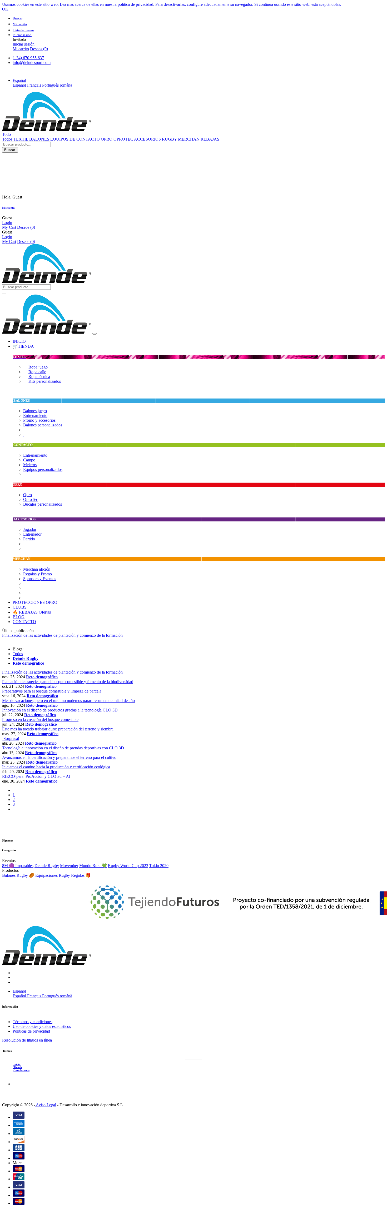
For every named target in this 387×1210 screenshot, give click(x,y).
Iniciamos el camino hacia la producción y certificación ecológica (56, 767)
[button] (19, 80)
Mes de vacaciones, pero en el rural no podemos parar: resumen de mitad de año (68, 700)
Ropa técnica (39, 376)
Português (51, 85)
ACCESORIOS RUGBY (156, 139)
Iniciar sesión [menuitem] (23, 44)
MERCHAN (189, 139)
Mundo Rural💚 (93, 865)
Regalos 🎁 (81, 875)
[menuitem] (19, 341)
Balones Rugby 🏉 (18, 875)
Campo (29, 460)
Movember (69, 865)
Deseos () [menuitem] (39, 49)
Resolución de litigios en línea (27, 1040)
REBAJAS (210, 139)
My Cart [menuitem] (9, 227)
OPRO (107, 139)
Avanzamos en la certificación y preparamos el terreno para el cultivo (59, 757)
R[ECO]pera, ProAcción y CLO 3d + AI (36, 776)
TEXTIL (21, 139)
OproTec (30, 499)
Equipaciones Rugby (52, 875)
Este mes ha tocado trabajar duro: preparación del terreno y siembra (57, 729)
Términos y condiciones (32, 1021)
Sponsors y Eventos (39, 578)
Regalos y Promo (37, 574)
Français (34, 85)
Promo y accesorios (39, 420)
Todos (7, 139)
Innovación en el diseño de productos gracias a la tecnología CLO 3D (60, 710)
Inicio (17, 1063)
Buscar (10, 150)
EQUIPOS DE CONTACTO (75, 139)
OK (5, 9)
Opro (27, 494)
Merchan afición (36, 569)
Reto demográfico (42, 677)
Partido (29, 539)
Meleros (30, 464)
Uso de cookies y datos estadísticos (42, 1026)
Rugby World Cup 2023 (128, 865)
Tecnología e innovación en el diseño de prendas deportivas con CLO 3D (63, 748)
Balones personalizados (42, 425)
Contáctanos (21, 1070)
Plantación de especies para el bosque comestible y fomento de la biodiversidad (67, 681)
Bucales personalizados (42, 504)
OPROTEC (123, 139)
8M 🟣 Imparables (17, 865)
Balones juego (35, 411)
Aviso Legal (45, 1105)
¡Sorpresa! (10, 738)
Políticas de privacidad (31, 1031)
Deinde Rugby (46, 865)
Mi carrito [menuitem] (21, 49)
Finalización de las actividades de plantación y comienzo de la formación (62, 672)
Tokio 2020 (158, 865)
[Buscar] (4, 293)
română (66, 85)
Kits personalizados (44, 381)
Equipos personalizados (42, 469)
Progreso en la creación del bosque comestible (40, 719)
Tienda (17, 1067)
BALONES (39, 139)
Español (20, 85)
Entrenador (32, 534)
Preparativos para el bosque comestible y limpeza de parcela (51, 691)
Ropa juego (38, 367)
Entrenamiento (35, 415)
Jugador (29, 529)
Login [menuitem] (7, 222)
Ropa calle (37, 372)
